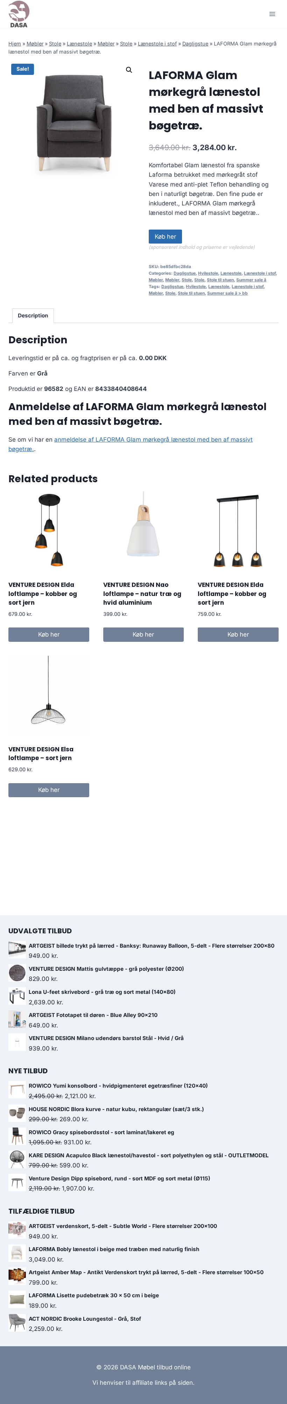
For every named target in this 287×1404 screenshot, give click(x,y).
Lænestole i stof (157, 44)
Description (33, 315)
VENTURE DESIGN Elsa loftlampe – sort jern (41, 754)
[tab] (33, 315)
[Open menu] (272, 13)
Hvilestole (208, 273)
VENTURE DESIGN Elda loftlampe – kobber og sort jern (42, 594)
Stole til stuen (220, 279)
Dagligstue (195, 44)
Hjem (14, 44)
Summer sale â (251, 279)
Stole (55, 44)
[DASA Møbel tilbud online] (18, 14)
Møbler (35, 44)
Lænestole (79, 44)
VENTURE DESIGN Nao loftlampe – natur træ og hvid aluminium (142, 594)
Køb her (165, 236)
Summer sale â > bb (227, 293)
